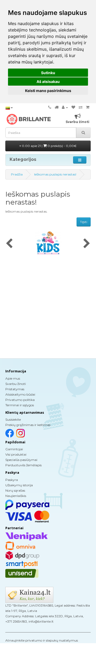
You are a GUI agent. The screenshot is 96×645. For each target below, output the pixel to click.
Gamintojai (14, 449)
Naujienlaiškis (15, 496)
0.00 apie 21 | (49, 146)
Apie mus (12, 378)
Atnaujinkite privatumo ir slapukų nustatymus (41, 640)
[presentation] (9, 244)
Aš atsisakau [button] (48, 81)
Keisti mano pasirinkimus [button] (48, 90)
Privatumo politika (20, 400)
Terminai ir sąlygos (19, 405)
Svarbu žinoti (15, 384)
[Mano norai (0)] (73, 107)
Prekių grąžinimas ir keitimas (27, 425)
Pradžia (17, 174)
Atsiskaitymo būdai (20, 394)
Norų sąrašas (15, 490)
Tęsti (83, 222)
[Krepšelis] (87, 107)
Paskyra (11, 480)
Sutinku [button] (48, 72)
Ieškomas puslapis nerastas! (55, 174)
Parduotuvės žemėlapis (23, 465)
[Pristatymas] (56, 107)
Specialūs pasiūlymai (21, 460)
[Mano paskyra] (65, 107)
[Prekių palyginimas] (80, 107)
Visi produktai (15, 454)
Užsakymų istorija (19, 485)
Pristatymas (14, 389)
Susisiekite (13, 419)
